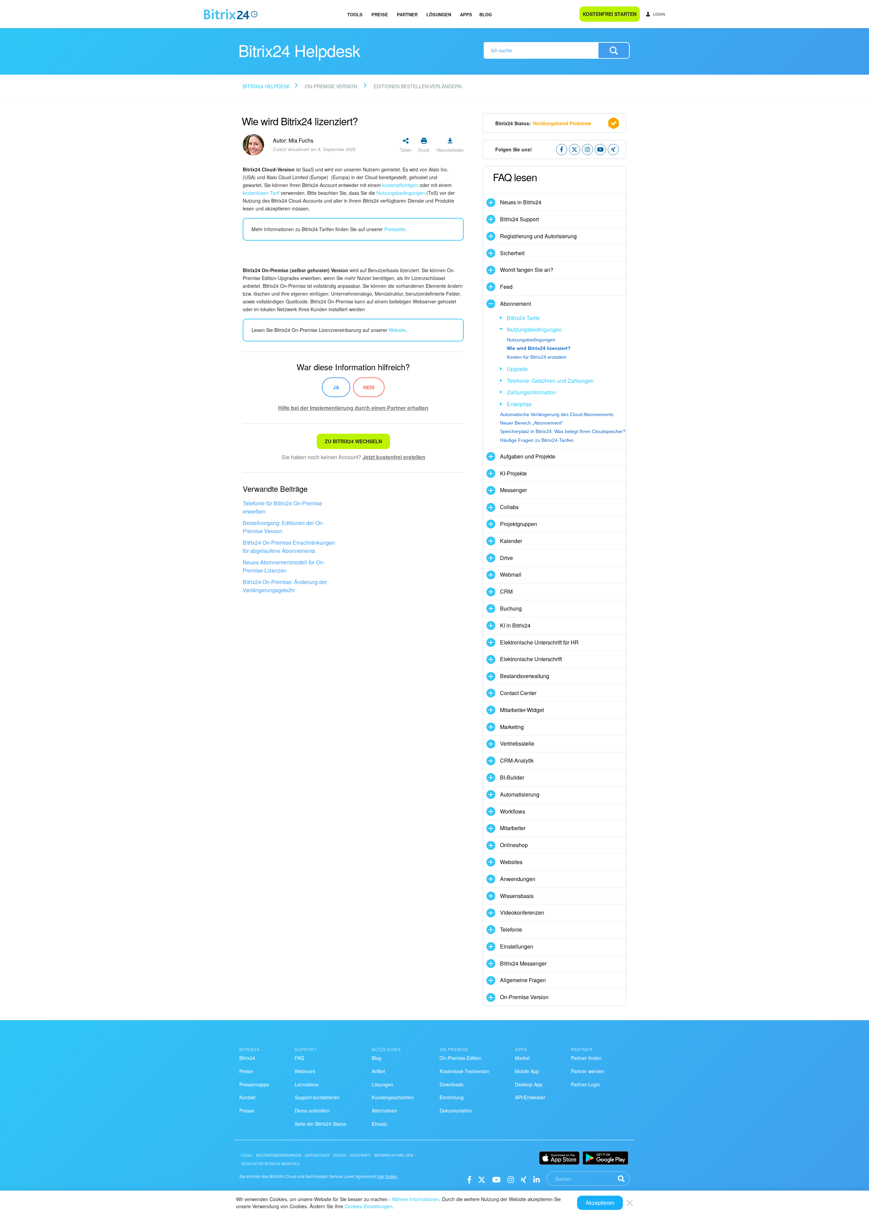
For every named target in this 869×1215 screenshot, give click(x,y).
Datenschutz (317, 1155)
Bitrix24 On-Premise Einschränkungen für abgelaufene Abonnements (289, 547)
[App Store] (559, 1158)
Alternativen (384, 1110)
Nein (368, 387)
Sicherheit (360, 1155)
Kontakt (247, 1097)
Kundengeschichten (393, 1097)
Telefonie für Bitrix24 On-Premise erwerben (282, 507)
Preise (379, 14)
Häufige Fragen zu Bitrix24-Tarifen (537, 440)
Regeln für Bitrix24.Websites (270, 1163)
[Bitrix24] (231, 14)
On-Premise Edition (460, 1057)
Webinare (305, 1071)
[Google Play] (605, 1158)
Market (522, 1057)
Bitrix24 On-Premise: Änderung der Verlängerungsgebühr (285, 586)
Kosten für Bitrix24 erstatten (537, 357)
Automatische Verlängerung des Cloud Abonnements (556, 414)
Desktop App (528, 1084)
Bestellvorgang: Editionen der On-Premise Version (283, 527)
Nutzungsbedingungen (400, 192)
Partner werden (587, 1071)
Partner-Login (585, 1084)
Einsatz (379, 1123)
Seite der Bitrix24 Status (320, 1123)
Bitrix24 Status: (543, 123)
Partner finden (586, 1057)
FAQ (299, 1057)
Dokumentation (456, 1110)
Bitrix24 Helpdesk (266, 86)
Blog (485, 14)
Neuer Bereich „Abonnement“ (531, 423)
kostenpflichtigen (400, 185)
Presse (246, 1110)
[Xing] (523, 1179)
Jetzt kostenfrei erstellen (394, 457)
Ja (336, 387)
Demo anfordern (312, 1110)
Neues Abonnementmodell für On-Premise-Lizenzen (284, 566)
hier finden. (387, 1176)
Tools (355, 14)
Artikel (378, 1071)
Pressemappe (254, 1084)
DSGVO (339, 1155)
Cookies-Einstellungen (368, 1206)
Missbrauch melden (393, 1155)
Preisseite (394, 229)
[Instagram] (510, 1179)
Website (397, 329)
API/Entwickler (530, 1097)
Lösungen (438, 14)
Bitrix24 (247, 1057)
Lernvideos (306, 1084)
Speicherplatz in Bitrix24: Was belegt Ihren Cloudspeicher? (563, 431)
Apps (466, 14)
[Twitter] (481, 1179)
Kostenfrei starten (609, 14)
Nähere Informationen (415, 1199)
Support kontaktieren (317, 1097)
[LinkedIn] (536, 1179)
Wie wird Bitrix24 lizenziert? (539, 348)
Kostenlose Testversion (464, 1071)
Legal (247, 1155)
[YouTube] (496, 1179)
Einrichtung (452, 1097)
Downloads (451, 1084)
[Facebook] (469, 1179)
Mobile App (527, 1071)
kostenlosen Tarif (261, 192)
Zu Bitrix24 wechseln (353, 441)
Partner (407, 14)
